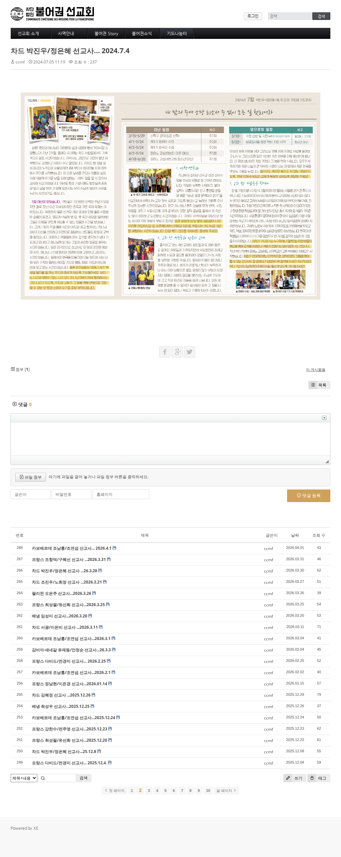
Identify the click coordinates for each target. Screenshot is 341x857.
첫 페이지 (116, 791)
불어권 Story (106, 33)
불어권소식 (142, 33)
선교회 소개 (28, 33)
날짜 (295, 535)
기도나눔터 (177, 33)
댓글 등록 (311, 495)
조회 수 (318, 535)
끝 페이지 (224, 791)
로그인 (252, 16)
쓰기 (297, 778)
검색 (84, 778)
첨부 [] (22, 369)
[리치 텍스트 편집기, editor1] (170, 439)
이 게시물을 (315, 369)
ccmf (20, 62)
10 (208, 791)
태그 (321, 778)
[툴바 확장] (324, 418)
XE (35, 828)
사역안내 (66, 33)
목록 (322, 385)
